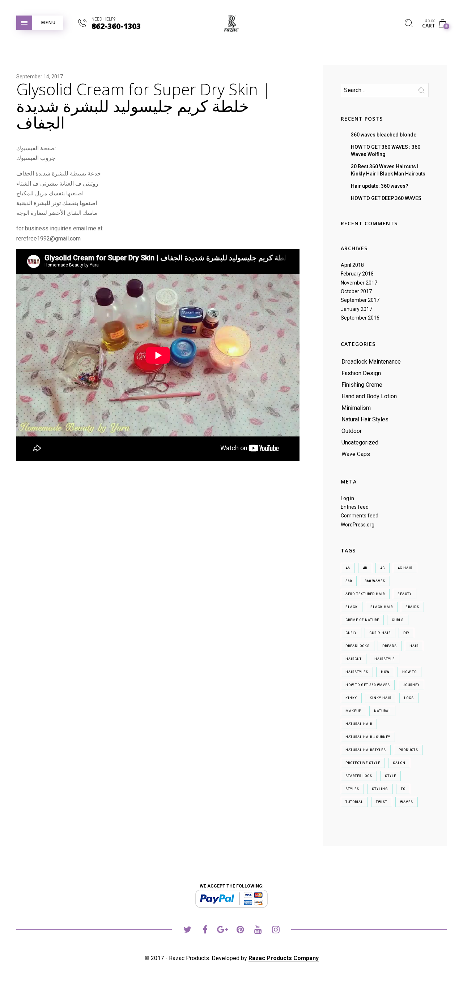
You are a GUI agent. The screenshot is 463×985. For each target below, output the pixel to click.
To (403, 789)
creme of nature (362, 620)
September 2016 (360, 318)
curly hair (380, 633)
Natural (382, 711)
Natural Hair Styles (364, 419)
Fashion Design (361, 373)
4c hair (405, 568)
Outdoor (351, 431)
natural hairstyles (365, 750)
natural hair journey (367, 737)
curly (351, 633)
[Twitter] (187, 930)
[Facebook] (205, 930)
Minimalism (356, 407)
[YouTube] (258, 930)
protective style (362, 763)
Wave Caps (355, 454)
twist (381, 802)
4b (365, 568)
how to (409, 672)
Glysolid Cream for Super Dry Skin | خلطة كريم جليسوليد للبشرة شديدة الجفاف (143, 105)
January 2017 (356, 309)
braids (412, 607)
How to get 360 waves (367, 685)
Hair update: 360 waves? (379, 186)
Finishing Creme (361, 384)
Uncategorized (359, 442)
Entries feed (355, 507)
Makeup (353, 711)
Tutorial (354, 802)
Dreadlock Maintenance (371, 361)
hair (414, 646)
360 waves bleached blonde (383, 135)
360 (348, 581)
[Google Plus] (222, 930)
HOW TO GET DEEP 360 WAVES (386, 198)
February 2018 (357, 274)
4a (347, 568)
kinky (351, 698)
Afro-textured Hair (365, 594)
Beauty (405, 594)
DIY (406, 633)
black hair (381, 607)
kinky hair (380, 698)
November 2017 (359, 283)
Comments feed (359, 515)
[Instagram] (276, 930)
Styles (352, 789)
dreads (389, 646)
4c (382, 568)
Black (351, 607)
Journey (411, 685)
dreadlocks (357, 646)
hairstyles (356, 672)
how (385, 672)
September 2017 (360, 300)
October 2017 (356, 291)
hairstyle (384, 659)
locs (409, 698)
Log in (347, 498)
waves (406, 802)
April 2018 (352, 265)
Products (408, 750)
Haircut (353, 659)
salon (399, 763)
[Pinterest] (240, 930)
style (390, 776)
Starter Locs (358, 776)
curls (398, 620)
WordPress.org (357, 525)
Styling (380, 789)
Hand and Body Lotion (369, 396)
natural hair (358, 724)
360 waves (375, 581)
